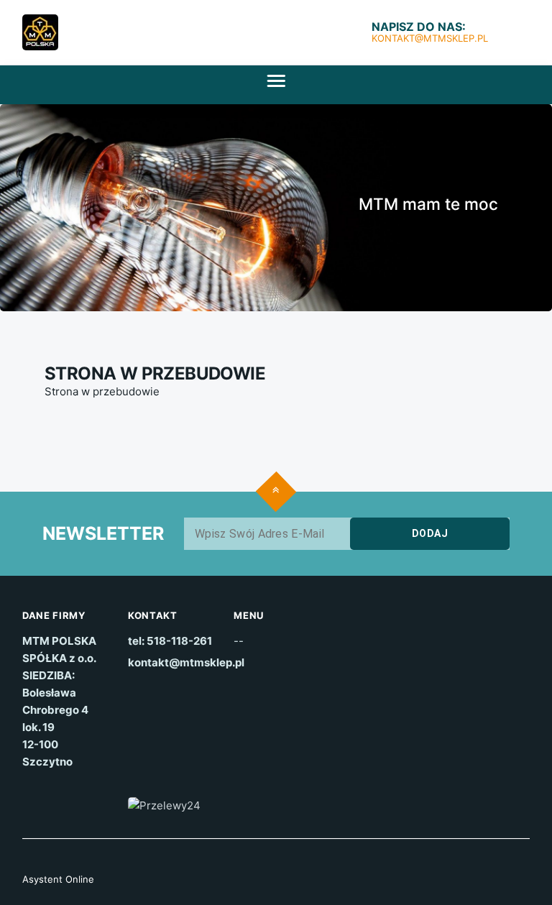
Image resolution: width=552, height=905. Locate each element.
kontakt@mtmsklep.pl (430, 38)
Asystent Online (58, 879)
